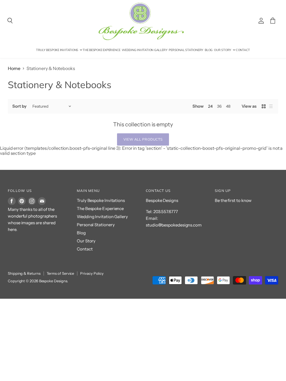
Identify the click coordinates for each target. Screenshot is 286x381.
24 (210, 106)
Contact (243, 50)
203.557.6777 (165, 211)
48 (228, 106)
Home (14, 68)
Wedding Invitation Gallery (144, 50)
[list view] (271, 106)
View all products (143, 139)
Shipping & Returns (24, 273)
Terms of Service (60, 273)
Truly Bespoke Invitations (57, 50)
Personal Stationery (186, 50)
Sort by (19, 106)
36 (219, 106)
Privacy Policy (92, 273)
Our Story (223, 50)
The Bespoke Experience (101, 50)
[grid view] (263, 106)
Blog (209, 50)
